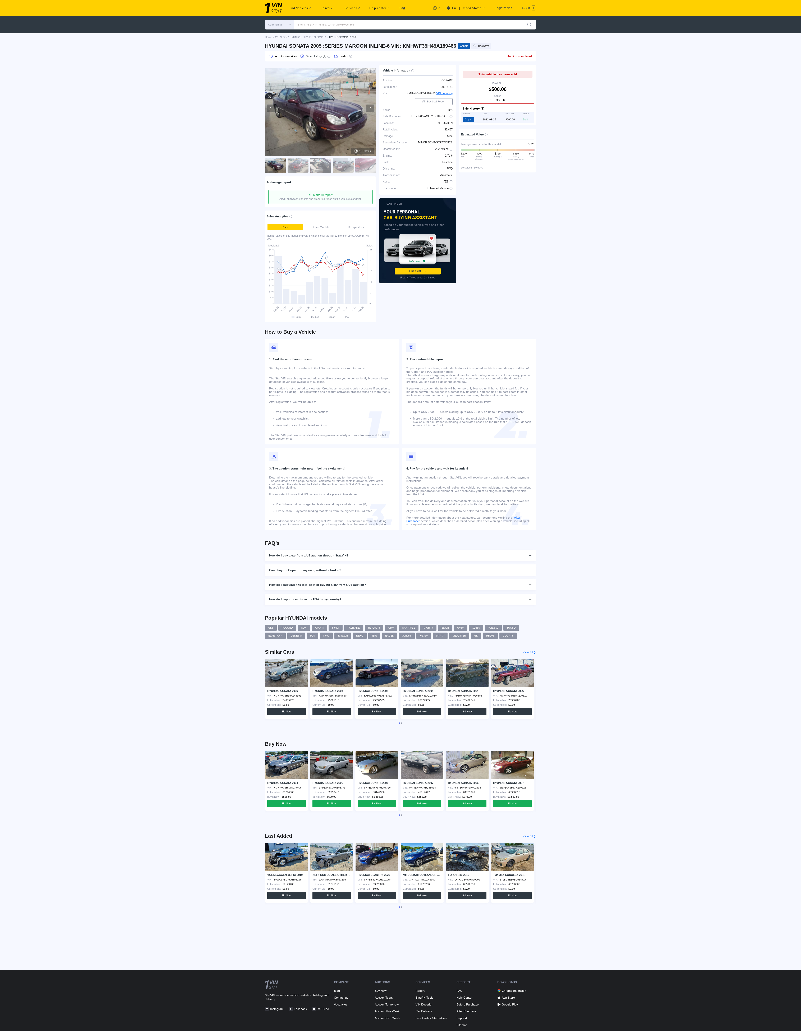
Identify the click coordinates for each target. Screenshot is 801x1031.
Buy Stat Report (436, 101)
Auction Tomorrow (387, 1004)
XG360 (424, 635)
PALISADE (354, 627)
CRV (391, 627)
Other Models (320, 227)
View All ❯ (529, 652)
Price (285, 227)
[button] (279, 24)
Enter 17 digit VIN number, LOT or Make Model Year (326, 24)
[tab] (399, 723)
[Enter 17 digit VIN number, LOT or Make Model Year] (529, 24)
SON (304, 627)
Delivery (326, 8)
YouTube (323, 1009)
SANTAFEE (408, 627)
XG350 (476, 627)
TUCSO (511, 627)
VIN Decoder (424, 1004)
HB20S (490, 635)
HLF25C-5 (374, 627)
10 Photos (365, 151)
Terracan (343, 635)
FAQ (459, 990)
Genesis (406, 635)
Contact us (341, 997)
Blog (402, 8)
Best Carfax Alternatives (431, 1018)
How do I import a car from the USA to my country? (305, 599)
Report (420, 990)
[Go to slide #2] (298, 165)
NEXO (359, 635)
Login (526, 7)
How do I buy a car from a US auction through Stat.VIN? (308, 555)
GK (476, 635)
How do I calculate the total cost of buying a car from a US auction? (317, 584)
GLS (270, 627)
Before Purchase (468, 1004)
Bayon (445, 627)
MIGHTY (428, 627)
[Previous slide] (271, 108)
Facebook (300, 1009)
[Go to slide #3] (320, 165)
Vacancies (340, 1004)
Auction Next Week (387, 1018)
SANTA (440, 635)
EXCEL (389, 635)
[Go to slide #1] (275, 165)
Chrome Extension (514, 990)
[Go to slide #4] (343, 165)
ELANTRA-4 (275, 635)
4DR (374, 635)
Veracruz (493, 627)
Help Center (464, 997)
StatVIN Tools (424, 997)
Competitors (356, 227)
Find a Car (415, 270)
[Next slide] (370, 108)
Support (462, 1018)
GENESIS (296, 635)
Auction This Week (387, 1011)
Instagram (277, 1009)
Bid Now (286, 711)
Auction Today (384, 997)
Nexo (326, 635)
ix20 (312, 635)
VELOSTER (459, 635)
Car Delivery (424, 1011)
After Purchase (466, 1011)
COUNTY (508, 635)
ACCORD (287, 627)
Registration (503, 8)
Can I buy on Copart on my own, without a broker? (305, 570)
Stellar (335, 627)
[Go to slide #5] (365, 165)
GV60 (460, 627)
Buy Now (380, 990)
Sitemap (462, 1025)
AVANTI (319, 627)
